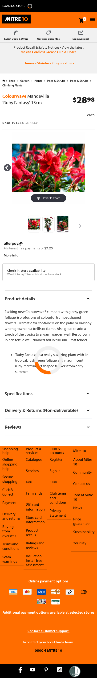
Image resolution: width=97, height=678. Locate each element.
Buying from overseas (9, 531)
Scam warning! (81, 38)
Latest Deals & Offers (16, 38)
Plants (38, 80)
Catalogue (34, 459)
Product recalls (32, 532)
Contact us (81, 483)
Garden (25, 80)
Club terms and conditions (58, 498)
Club (53, 482)
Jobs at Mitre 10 (83, 497)
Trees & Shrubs (56, 80)
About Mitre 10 (82, 461)
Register (56, 459)
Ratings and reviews (35, 545)
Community (82, 472)
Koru (29, 482)
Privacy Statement (58, 512)
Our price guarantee (48, 38)
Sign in (55, 470)
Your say (79, 543)
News (77, 507)
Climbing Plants (12, 85)
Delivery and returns (11, 516)
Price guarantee (81, 521)
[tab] (48, 298)
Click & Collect (7, 491)
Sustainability (84, 531)
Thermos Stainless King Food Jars (48, 63)
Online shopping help (9, 464)
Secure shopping (9, 479)
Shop (12, 80)
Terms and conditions (10, 546)
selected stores (82, 612)
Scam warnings (9, 559)
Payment (9, 502)
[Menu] (91, 20)
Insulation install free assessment (35, 560)
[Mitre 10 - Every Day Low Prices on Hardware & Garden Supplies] (16, 20)
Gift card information (35, 506)
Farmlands (34, 493)
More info (11, 255)
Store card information (35, 519)
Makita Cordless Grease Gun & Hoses (48, 52)
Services (32, 470)
